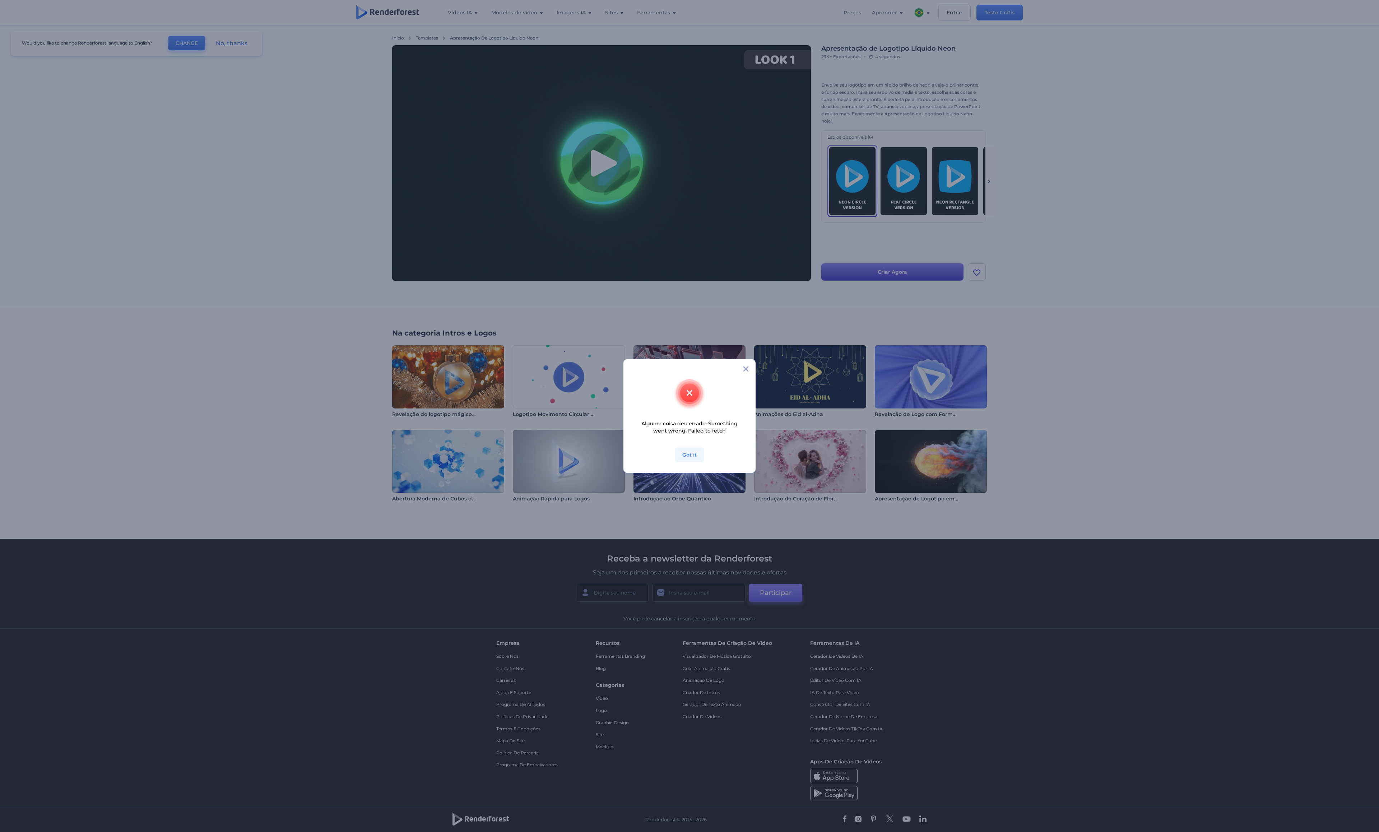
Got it (689, 455)
